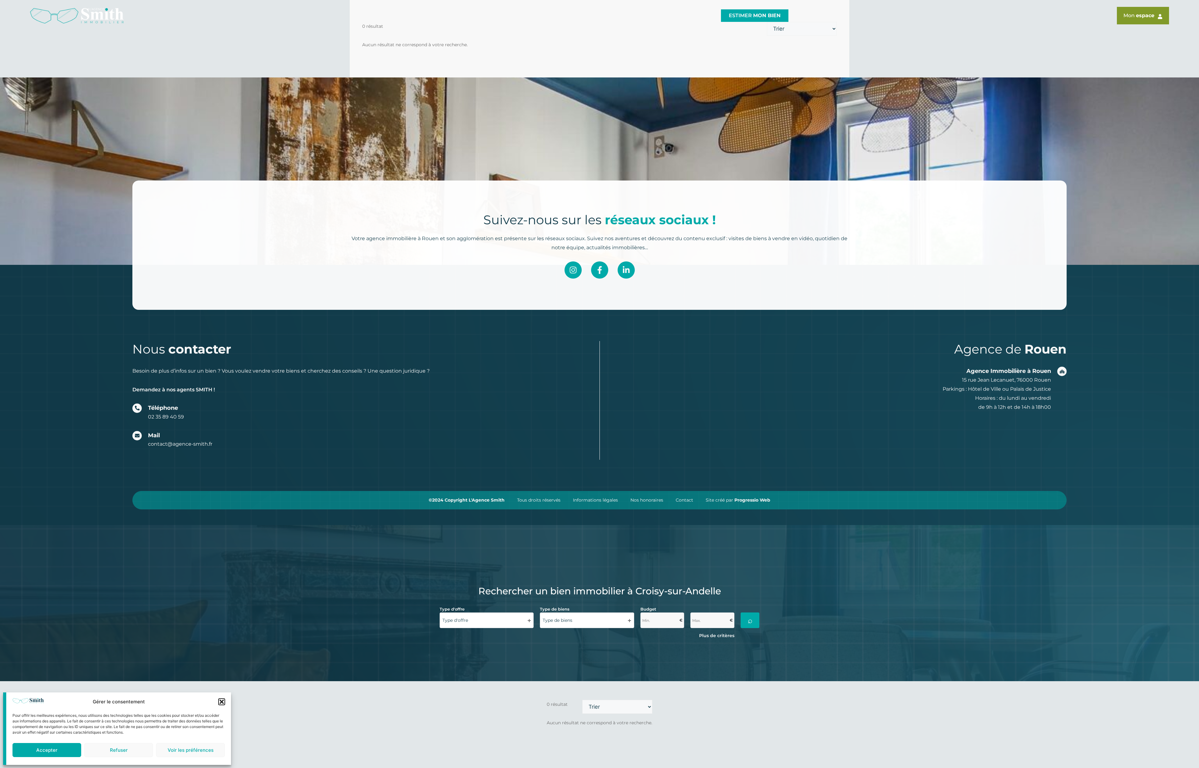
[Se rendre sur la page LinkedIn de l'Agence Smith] (626, 270)
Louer (633, 15)
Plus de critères (716, 635)
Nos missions (541, 15)
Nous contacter (685, 15)
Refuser (119, 750)
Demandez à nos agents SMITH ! (173, 390)
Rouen (465, 15)
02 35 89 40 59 (166, 417)
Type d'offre (452, 609)
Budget (648, 609)
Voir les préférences (191, 750)
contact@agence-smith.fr (180, 444)
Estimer (755, 15)
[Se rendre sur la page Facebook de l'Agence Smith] (599, 270)
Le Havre (499, 15)
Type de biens (555, 609)
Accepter (46, 750)
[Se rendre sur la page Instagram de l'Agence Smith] (573, 270)
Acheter (592, 15)
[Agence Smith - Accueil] (77, 16)
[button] (222, 702)
